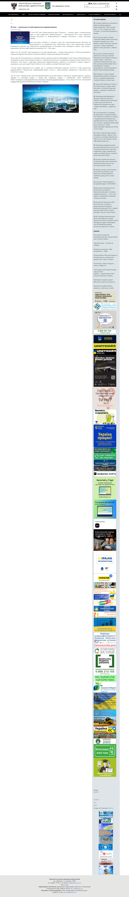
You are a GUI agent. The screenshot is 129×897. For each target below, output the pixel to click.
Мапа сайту (64, 885)
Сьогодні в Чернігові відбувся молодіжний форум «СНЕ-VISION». (105, 183)
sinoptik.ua (110, 808)
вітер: (95, 805)
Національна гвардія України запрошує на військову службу (104, 287)
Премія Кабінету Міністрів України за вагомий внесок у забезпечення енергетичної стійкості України (105, 257)
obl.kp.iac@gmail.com (69, 892)
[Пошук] (107, 6)
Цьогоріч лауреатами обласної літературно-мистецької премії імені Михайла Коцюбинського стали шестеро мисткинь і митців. (105, 162)
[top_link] (120, 14)
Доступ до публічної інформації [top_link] (36, 14)
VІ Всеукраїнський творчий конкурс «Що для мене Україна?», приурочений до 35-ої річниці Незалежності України (105, 273)
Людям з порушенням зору (100, 3)
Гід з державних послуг (61, 6)
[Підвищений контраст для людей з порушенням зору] (89, 3)
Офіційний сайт (24, 9)
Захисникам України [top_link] (109, 14)
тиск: (95, 802)
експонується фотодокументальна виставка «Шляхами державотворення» (40, 80)
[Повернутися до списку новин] (12, 23)
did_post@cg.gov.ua (77, 888)
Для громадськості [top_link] (68, 14)
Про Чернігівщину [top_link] (13, 14)
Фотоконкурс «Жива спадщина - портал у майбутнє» (104, 264)
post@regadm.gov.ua (74, 883)
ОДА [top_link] (23, 14)
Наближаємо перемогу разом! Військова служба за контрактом (104, 281)
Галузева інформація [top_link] (94, 14)
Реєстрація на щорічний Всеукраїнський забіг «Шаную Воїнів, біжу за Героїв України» (106, 237)
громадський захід (17, 82)
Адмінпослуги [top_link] (81, 14)
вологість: (97, 799)
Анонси (96, 231)
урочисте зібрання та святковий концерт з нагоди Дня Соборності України (51, 77)
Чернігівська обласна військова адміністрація (31, 4)
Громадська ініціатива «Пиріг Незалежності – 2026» (103, 250)
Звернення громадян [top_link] (54, 14)
